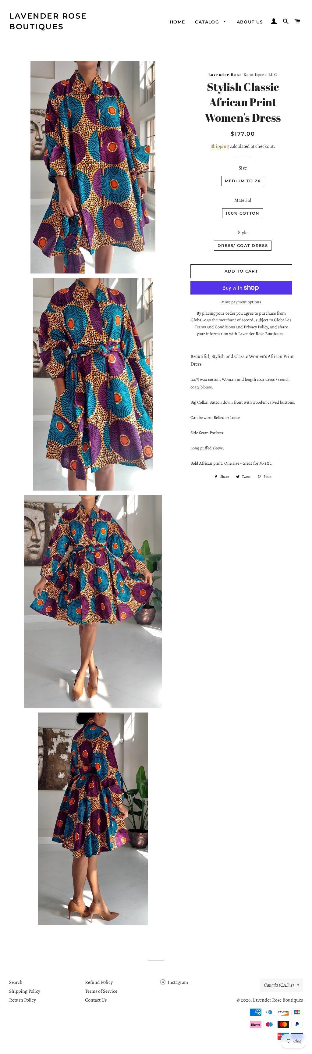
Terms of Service (101, 991)
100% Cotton (242, 213)
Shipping (220, 146)
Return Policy (22, 1000)
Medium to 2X (243, 180)
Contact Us (96, 1000)
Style (242, 232)
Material (242, 200)
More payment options (241, 302)
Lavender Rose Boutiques (48, 21)
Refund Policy (99, 982)
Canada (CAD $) (279, 985)
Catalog (208, 22)
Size (243, 168)
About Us (250, 22)
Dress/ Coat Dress (243, 245)
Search (16, 982)
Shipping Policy (24, 991)
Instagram (177, 982)
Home (177, 22)
